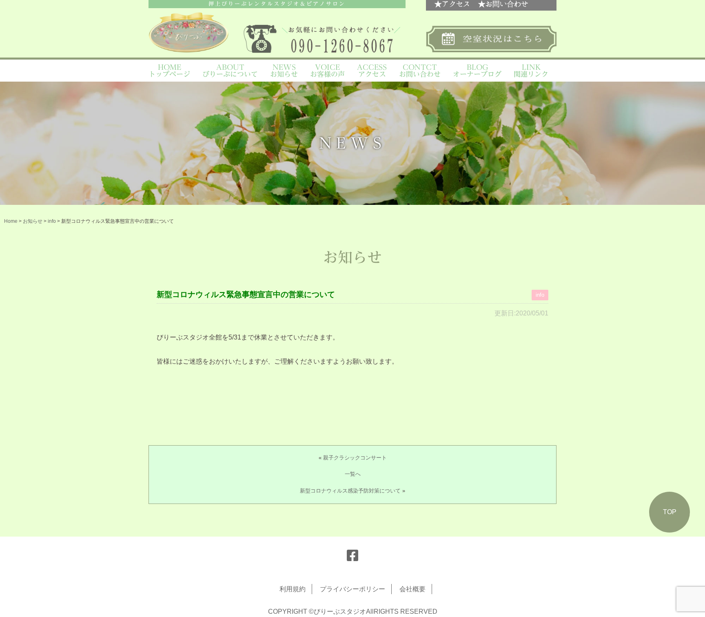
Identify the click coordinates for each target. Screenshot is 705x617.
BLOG (477, 71)
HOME (169, 71)
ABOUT (230, 71)
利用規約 (292, 589)
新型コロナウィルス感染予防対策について (350, 491)
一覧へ (353, 474)
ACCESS (372, 71)
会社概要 (412, 589)
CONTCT (420, 71)
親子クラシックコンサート (355, 458)
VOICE (327, 71)
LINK (531, 71)
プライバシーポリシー (352, 589)
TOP (669, 511)
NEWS (284, 71)
